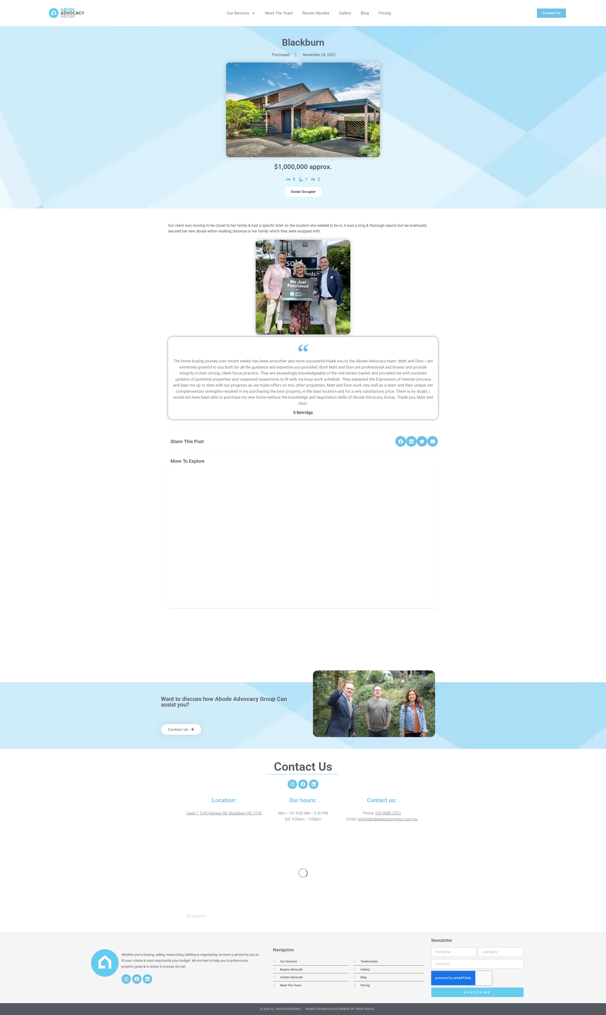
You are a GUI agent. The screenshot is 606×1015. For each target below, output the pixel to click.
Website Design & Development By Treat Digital (339, 1009)
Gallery (345, 13)
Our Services (238, 13)
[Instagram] (292, 784)
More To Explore (187, 461)
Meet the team (279, 13)
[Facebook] (303, 784)
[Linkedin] (313, 784)
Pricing (385, 13)
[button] (303, 192)
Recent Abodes (316, 13)
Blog (365, 13)
